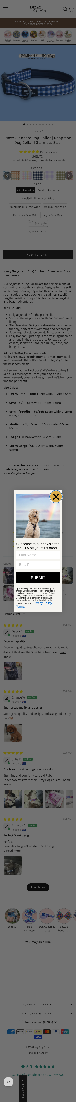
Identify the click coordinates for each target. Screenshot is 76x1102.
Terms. (20, 606)
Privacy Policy (42, 603)
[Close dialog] (56, 496)
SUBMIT (38, 577)
